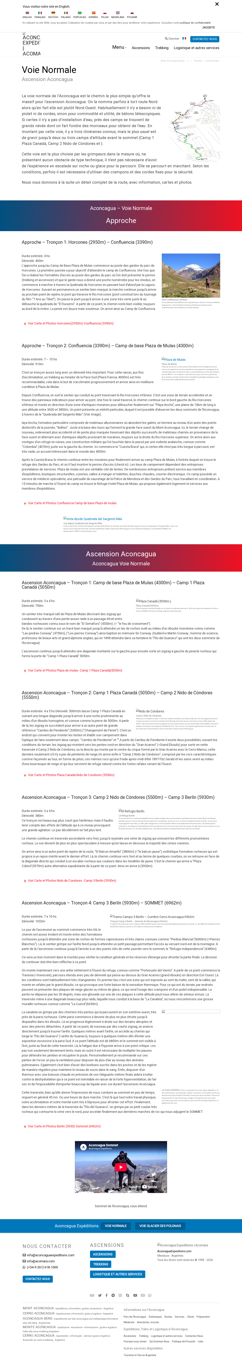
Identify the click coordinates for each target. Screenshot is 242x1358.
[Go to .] (191, 29)
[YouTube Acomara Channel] (135, 1263)
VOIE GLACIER (160, 1194)
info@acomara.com (40, 1229)
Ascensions (141, 16)
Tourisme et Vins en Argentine (140, 1323)
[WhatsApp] (150, 1263)
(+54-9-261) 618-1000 (42, 1235)
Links (200, 1309)
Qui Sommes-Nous (159, 1309)
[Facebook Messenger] (113, 1263)
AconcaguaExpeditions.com (174, 1219)
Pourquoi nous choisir (135, 1309)
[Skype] (128, 1263)
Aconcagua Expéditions (77, 1193)
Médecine (129, 1290)
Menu (118, 15)
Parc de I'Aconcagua (135, 1284)
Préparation (203, 1284)
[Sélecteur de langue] (184, 7)
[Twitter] (100, 1263)
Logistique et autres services (196, 16)
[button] (121, 291)
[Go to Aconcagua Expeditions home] (31, 12)
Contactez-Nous (194, 1304)
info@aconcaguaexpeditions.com (50, 1223)
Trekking (161, 16)
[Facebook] (106, 1263)
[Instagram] (120, 1263)
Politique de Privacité (183, 1309)
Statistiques (155, 1284)
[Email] (143, 1263)
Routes (168, 1284)
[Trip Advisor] (92, 1263)
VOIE (116, 1194)
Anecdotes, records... (148, 1290)
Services (179, 1284)
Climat (190, 1284)
